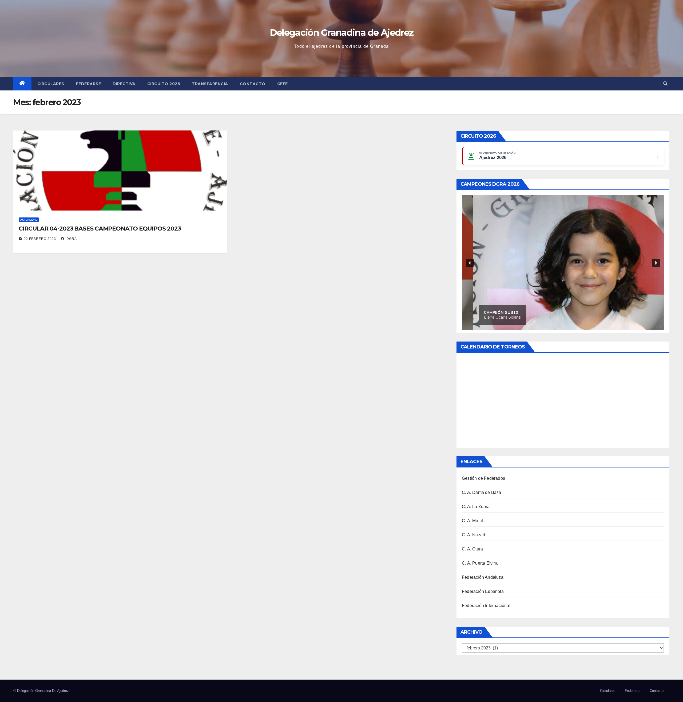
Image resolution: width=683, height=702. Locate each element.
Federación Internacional (486, 605)
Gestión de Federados (483, 478)
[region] (563, 262)
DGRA (71, 239)
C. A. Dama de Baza (481, 492)
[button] (665, 83)
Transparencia (210, 83)
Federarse (88, 83)
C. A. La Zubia (476, 506)
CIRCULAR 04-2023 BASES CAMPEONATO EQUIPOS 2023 (100, 228)
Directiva (124, 83)
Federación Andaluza (482, 577)
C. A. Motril (472, 520)
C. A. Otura (472, 549)
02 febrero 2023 (40, 239)
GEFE (282, 83)
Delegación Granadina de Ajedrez (341, 32)
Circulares (50, 83)
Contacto (252, 83)
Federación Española (483, 591)
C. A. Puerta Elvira (480, 563)
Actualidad (28, 219)
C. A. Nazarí (473, 535)
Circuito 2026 (163, 83)
